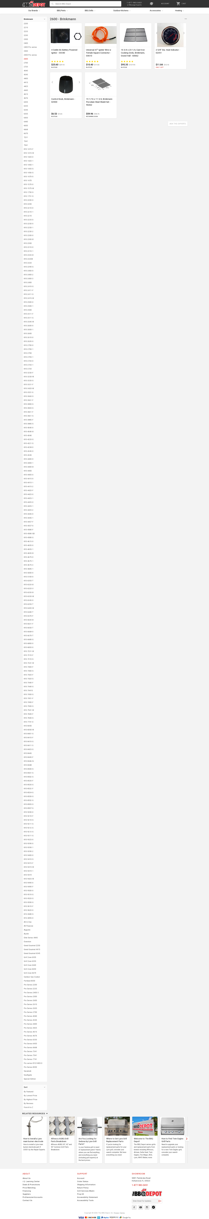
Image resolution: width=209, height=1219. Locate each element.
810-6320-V (29, 588)
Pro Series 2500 (30, 996)
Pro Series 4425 (30, 1028)
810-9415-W (29, 867)
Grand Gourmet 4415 (32, 949)
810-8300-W (29, 730)
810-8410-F (28, 738)
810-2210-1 (28, 212)
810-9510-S (29, 894)
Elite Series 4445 (31, 938)
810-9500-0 (28, 891)
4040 (26, 71)
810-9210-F (28, 816)
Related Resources (33, 1113)
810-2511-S (29, 318)
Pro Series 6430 (30, 1044)
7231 (26, 137)
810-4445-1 (28, 518)
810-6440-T (28, 612)
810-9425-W (29, 879)
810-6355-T (28, 604)
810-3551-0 (28, 392)
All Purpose (28, 926)
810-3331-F (28, 384)
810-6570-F (28, 616)
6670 (26, 133)
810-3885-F (28, 420)
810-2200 (28, 204)
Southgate (28, 1075)
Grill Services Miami (85, 1191)
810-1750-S (29, 192)
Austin (26, 934)
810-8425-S (29, 749)
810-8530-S (29, 785)
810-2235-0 (28, 220)
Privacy (116, 1213)
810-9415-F (28, 863)
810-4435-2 (28, 510)
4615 (26, 94)
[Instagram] (147, 1207)
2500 (26, 51)
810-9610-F (28, 906)
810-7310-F (28, 655)
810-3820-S (29, 408)
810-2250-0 (28, 224)
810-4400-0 (28, 459)
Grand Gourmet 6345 (32, 953)
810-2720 (28, 369)
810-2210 (28, 216)
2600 (26, 59)
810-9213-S (29, 832)
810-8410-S (29, 741)
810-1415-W (29, 153)
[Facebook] (134, 1207)
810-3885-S (29, 424)
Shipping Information (86, 1184)
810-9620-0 (28, 910)
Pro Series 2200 (30, 985)
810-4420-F (28, 490)
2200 (26, 24)
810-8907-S (29, 808)
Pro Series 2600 (30, 1000)
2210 (26, 27)
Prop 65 (80, 1194)
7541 (26, 145)
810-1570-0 (28, 184)
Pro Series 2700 (30, 1012)
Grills (89, 10)
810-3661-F (28, 400)
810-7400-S (29, 671)
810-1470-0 (28, 177)
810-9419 (28, 875)
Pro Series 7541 (30, 1055)
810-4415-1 (28, 483)
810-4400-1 (28, 463)
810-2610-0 (28, 337)
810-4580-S (29, 537)
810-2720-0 (28, 361)
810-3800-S (29, 404)
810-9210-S (29, 820)
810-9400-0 (28, 855)
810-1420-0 (28, 157)
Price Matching (29, 1188)
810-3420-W (29, 388)
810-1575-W (29, 188)
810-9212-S (29, 828)
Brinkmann (28, 19)
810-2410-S (29, 286)
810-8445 (28, 753)
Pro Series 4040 (30, 1016)
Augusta (27, 930)
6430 (26, 118)
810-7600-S (29, 718)
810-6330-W (29, 596)
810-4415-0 (28, 479)
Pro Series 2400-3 (31, 993)
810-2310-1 (28, 251)
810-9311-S (29, 836)
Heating (178, 10)
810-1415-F (28, 149)
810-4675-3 (28, 565)
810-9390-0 (28, 843)
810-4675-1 (28, 561)
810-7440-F (28, 683)
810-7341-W (29, 663)
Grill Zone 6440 (30, 965)
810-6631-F (28, 624)
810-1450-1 (28, 165)
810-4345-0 (28, 451)
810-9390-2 (28, 851)
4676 (26, 98)
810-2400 (28, 282)
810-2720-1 (28, 365)
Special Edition (30, 1079)
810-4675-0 (28, 557)
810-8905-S (29, 804)
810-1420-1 (28, 161)
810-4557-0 (28, 526)
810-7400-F (28, 667)
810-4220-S (29, 439)
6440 (26, 122)
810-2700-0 (28, 345)
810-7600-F (28, 714)
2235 (26, 31)
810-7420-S (29, 679)
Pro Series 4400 (30, 1024)
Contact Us (27, 1200)
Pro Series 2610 (30, 1004)
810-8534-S (29, 792)
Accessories (155, 10)
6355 (26, 114)
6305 (26, 102)
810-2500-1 (28, 306)
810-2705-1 (28, 357)
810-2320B (28, 259)
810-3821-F (28, 412)
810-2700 (28, 353)
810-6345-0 (28, 600)
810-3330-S (29, 381)
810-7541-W (29, 710)
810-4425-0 (28, 494)
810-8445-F (28, 757)
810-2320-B (29, 255)
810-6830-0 (28, 647)
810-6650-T (28, 628)
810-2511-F (28, 314)
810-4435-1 (28, 506)
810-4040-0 (28, 428)
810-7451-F (28, 698)
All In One (28, 922)
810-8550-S (29, 796)
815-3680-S (29, 914)
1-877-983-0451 (140, 1185)
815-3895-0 (28, 918)
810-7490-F (28, 702)
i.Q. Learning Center (31, 1181)
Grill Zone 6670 (30, 973)
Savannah (27, 1071)
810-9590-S (29, 902)
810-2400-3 (28, 279)
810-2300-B (29, 239)
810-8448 (28, 765)
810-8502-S (29, 777)
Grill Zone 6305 (30, 957)
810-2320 (28, 263)
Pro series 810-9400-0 (33, 1063)
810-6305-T (28, 581)
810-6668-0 (28, 632)
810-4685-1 (28, 569)
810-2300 (28, 243)
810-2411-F (28, 290)
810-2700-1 (28, 349)
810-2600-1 (28, 330)
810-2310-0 (28, 247)
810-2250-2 (28, 231)
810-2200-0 (28, 200)
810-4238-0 (28, 447)
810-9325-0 (28, 840)
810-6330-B (29, 592)
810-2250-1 (28, 228)
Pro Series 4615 (30, 1032)
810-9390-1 (28, 847)
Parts (61, 10)
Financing (27, 1191)
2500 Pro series (30, 55)
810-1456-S (29, 173)
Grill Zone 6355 (30, 961)
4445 (26, 90)
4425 (26, 86)
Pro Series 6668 (30, 1047)
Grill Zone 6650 (30, 969)
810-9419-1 (28, 871)
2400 (26, 43)
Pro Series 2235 (30, 989)
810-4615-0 (28, 541)
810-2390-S (29, 267)
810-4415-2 (28, 486)
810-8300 (28, 726)
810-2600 (28, 333)
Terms (122, 1213)
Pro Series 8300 (30, 1067)
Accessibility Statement (87, 1197)
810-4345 (28, 455)
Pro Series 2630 (30, 1008)
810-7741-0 (28, 722)
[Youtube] (140, 1207)
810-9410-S (29, 859)
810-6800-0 (28, 643)
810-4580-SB (29, 534)
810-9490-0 (28, 883)
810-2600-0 (28, 326)
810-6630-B (29, 620)
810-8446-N (29, 761)
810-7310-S (29, 659)
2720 (26, 67)
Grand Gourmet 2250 (32, 945)
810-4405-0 (28, 475)
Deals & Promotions (31, 1184)
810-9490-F (28, 887)
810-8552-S (29, 800)
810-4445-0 (28, 514)
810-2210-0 (28, 208)
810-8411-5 (28, 745)
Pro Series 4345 (30, 1020)
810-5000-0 (28, 573)
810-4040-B (29, 432)
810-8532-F (28, 789)
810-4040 (28, 435)
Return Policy (83, 1188)
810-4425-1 (28, 498)
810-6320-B (29, 585)
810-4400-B (29, 467)
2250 (26, 35)
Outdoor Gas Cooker (32, 977)
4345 (26, 75)
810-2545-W (29, 322)
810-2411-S (29, 294)
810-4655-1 (28, 549)
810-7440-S (29, 687)
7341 (26, 141)
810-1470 (28, 180)
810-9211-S (29, 824)
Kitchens (120, 10)
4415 (26, 82)
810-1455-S (29, 169)
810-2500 (28, 310)
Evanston (27, 942)
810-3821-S (29, 416)
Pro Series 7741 (30, 1059)
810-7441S (28, 690)
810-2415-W (29, 298)
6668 (26, 129)
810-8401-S (29, 734)
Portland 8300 (29, 981)
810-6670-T (28, 636)
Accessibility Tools (85, 1200)
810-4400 (28, 471)
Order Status (82, 1181)
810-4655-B (29, 553)
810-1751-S (29, 196)
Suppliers (27, 1194)
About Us (27, 1178)
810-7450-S (29, 694)
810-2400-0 (28, 271)
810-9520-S (29, 898)
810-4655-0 (28, 545)
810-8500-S (29, 769)
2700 (26, 63)
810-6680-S (29, 639)
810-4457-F (28, 522)
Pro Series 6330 (30, 1040)
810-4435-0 (28, 502)
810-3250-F (28, 373)
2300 (26, 39)
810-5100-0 (28, 577)
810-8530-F (28, 781)
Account (80, 1178)
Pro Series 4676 (30, 1036)
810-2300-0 (28, 235)
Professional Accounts (33, 1197)
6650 (26, 126)
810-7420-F (28, 675)
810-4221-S (29, 443)
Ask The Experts (178, 124)
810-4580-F (28, 530)
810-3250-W (29, 377)
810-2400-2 (28, 275)
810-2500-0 (28, 302)
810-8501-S (29, 773)
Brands (33, 10)
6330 (26, 106)
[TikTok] (153, 1207)
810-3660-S (29, 396)
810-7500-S (29, 706)
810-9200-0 (28, 812)
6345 (26, 110)
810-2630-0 (28, 341)
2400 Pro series (30, 47)
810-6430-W (29, 608)
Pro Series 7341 (30, 1051)
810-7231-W (29, 651)
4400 (26, 78)
